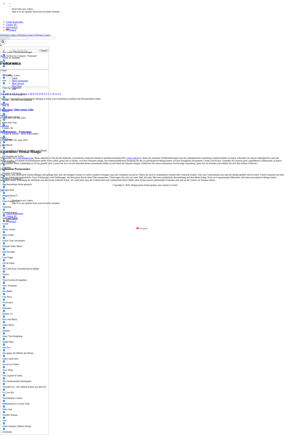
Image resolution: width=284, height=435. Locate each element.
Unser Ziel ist (132, 158)
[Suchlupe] (3, 42)
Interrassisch (11, 27)
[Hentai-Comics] (25, 35)
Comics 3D (11, 24)
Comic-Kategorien (14, 22)
